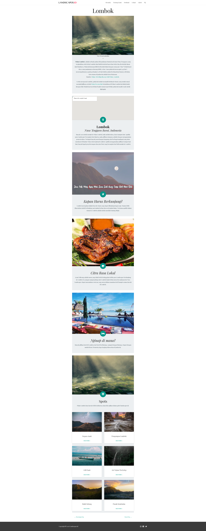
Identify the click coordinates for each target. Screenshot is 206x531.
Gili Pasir (87, 470)
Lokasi (134, 2)
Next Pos (128, 517)
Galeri (140, 2)
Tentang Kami (117, 2)
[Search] (145, 3)
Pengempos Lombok (119, 436)
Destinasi (126, 2)
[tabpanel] (103, 36)
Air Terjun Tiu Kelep (119, 470)
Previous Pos (79, 517)
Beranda (108, 2)
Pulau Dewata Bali (96, 84)
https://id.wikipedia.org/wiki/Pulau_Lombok (105, 77)
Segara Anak (87, 436)
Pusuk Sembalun (119, 504)
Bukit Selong (87, 504)
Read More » (87, 440)
